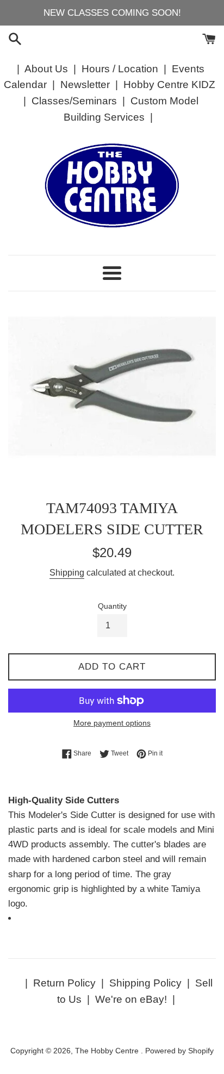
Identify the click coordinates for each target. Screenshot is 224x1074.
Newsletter (85, 84)
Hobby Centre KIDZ (169, 84)
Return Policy (64, 983)
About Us (46, 68)
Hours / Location (120, 68)
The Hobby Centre (108, 1051)
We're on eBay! (131, 999)
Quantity (112, 606)
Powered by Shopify (179, 1051)
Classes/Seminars (74, 101)
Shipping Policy (145, 983)
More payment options (112, 723)
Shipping (66, 572)
